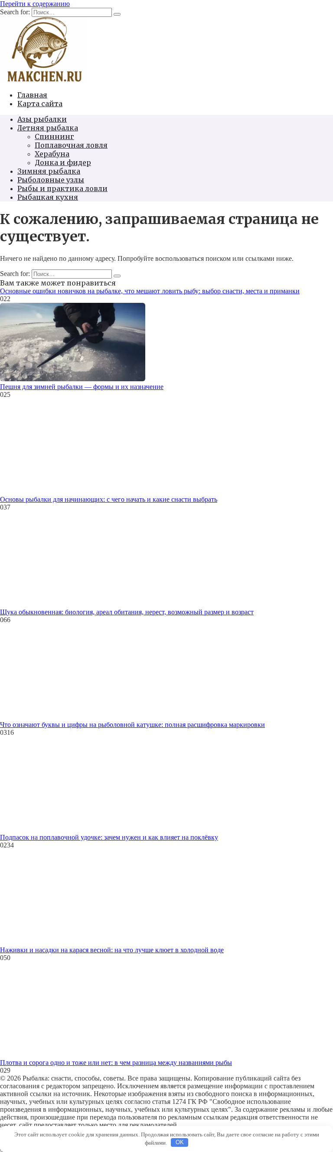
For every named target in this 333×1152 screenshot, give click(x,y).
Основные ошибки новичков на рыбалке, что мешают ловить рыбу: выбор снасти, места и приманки (150, 291)
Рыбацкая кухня (47, 197)
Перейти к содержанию (35, 3)
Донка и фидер (63, 162)
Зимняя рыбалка (48, 171)
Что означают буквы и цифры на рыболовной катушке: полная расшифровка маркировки (132, 724)
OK (180, 1142)
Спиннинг (54, 136)
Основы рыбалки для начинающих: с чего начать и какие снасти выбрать (108, 499)
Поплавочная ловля (71, 145)
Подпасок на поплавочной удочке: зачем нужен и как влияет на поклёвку (109, 837)
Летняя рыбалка (47, 127)
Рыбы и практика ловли (62, 188)
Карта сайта (39, 103)
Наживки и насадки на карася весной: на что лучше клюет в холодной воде (112, 950)
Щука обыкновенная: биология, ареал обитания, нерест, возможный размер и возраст (127, 612)
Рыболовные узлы (50, 179)
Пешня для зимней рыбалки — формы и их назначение (81, 386)
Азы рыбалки (42, 119)
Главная (32, 95)
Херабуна (52, 153)
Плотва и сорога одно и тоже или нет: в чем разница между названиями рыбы (116, 1062)
